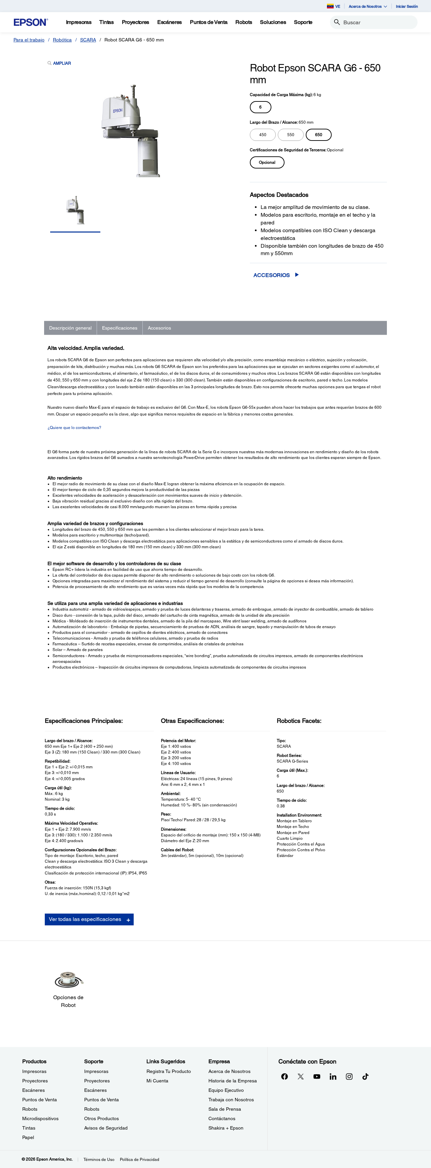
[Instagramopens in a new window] (349, 1076)
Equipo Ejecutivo (226, 1090)
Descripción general (70, 328)
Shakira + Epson (225, 1128)
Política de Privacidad (139, 1159)
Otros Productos (101, 1118)
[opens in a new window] (365, 1076)
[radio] (260, 107)
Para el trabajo (28, 39)
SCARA (88, 39)
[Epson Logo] (30, 22)
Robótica (62, 39)
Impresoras (34, 1071)
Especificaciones (119, 328)
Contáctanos (221, 1118)
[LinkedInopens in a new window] (333, 1076)
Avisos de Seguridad (106, 1128)
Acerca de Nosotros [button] (365, 6)
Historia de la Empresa (232, 1080)
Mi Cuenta (157, 1080)
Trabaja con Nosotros (231, 1099)
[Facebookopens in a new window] (284, 1076)
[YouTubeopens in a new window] (317, 1076)
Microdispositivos (40, 1118)
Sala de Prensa (224, 1109)
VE (337, 6)
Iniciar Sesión (407, 6)
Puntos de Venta (39, 1099)
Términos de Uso (99, 1159)
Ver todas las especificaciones (85, 919)
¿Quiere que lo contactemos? (74, 427)
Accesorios (272, 275)
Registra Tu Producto (168, 1071)
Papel (28, 1137)
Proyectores (35, 1080)
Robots (29, 1109)
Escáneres (33, 1090)
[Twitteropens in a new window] (301, 1076)
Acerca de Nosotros (229, 1071)
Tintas (28, 1128)
